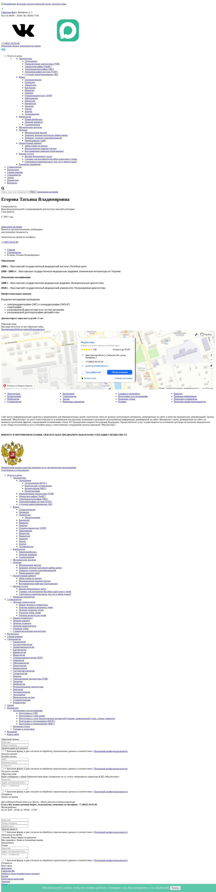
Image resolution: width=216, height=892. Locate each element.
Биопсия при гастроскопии (38, 485)
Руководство (19, 702)
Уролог (28, 109)
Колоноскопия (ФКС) (35, 488)
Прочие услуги (26, 153)
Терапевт (29, 106)
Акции (10, 177)
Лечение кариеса (21, 620)
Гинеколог (30, 82)
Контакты (12, 183)
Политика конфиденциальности (190, 401)
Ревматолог (30, 103)
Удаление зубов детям (30, 612)
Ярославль (6, 868)
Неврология (19, 655)
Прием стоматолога (23, 618)
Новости (178, 393)
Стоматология (14, 167)
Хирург (28, 111)
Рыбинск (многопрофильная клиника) (20, 873)
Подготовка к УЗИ (28, 713)
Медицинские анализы (30, 127)
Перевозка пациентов (30, 164)
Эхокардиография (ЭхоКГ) (38, 66)
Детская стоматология (24, 602)
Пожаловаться (37, 329)
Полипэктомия (32, 491)
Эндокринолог (32, 114)
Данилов (5, 881)
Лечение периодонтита (24, 626)
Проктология (19, 665)
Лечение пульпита (22, 623)
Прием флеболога (33, 119)
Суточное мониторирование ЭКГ (41, 74)
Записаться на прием (30, 46)
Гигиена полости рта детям (32, 615)
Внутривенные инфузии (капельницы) (44, 151)
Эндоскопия (31, 61)
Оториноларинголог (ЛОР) (38, 95)
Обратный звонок (10, 46)
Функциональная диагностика (28, 686)
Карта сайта (13, 734)
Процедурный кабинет (30, 143)
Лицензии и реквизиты (185, 399)
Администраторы (22, 700)
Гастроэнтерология (22, 644)
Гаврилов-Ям (8, 871)
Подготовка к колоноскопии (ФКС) (37, 723)
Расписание (13, 169)
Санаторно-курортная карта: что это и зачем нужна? (51, 161)
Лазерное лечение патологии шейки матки (46, 135)
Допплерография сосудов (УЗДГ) (41, 72)
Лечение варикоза (34, 122)
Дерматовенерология (23, 647)
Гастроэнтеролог (33, 79)
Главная (11, 249)
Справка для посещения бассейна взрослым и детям (51, 159)
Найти (32, 192)
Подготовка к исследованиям (133, 396)
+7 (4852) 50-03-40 (10, 43)
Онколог (29, 93)
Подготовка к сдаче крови (32, 716)
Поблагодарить (22, 329)
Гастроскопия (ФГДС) (36, 483)
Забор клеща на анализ (36, 146)
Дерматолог (31, 85)
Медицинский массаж (36, 132)
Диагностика (25, 58)
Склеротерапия (32, 124)
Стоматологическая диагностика (29, 631)
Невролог (29, 90)
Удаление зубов (21, 628)
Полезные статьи (126, 399)
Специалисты (14, 175)
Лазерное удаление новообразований (43, 138)
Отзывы (122, 401)
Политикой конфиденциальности (111, 751)
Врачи (22, 77)
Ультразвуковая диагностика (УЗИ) (42, 64)
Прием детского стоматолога (33, 604)
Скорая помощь (15, 172)
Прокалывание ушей (35, 140)
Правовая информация (185, 396)
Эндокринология (21, 692)
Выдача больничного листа (38, 156)
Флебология (25, 116)
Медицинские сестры (24, 697)
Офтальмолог (31, 98)
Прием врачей (14, 396)
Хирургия (18, 689)
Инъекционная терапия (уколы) (40, 148)
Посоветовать (8, 329)
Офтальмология (21, 663)
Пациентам (12, 180)
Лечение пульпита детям (31, 610)
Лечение (23, 130)
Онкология (18, 660)
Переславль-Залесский (12, 879)
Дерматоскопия (32, 517)
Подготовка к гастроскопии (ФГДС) (37, 721)
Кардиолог (30, 87)
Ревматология (20, 668)
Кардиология (19, 649)
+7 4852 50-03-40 (9, 242)
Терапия (17, 676)
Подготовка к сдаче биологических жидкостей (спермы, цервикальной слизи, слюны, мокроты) (67, 718)
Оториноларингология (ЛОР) (28, 657)
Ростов (4, 876)
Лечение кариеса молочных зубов (36, 607)
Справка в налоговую (129, 393)
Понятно (175, 888)
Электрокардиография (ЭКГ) (39, 69)
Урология (17, 681)
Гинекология (19, 642)
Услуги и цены (14, 475)
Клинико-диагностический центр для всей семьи (41, 4)
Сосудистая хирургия (23, 671)
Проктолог (30, 101)
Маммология (19, 652)
